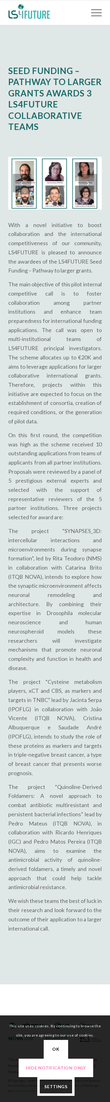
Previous (22, 183)
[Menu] (93, 12)
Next (88, 183)
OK (55, 1049)
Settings (56, 1086)
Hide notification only (56, 1067)
